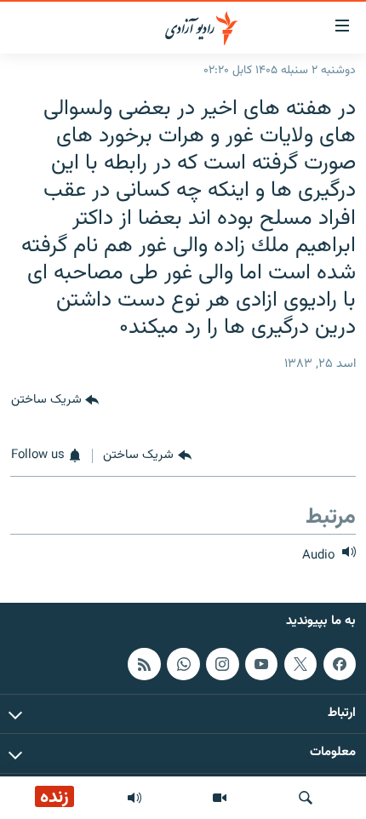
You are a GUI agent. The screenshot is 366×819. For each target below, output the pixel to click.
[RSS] (144, 664)
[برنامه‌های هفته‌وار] (134, 797)
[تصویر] (219, 797)
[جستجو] (305, 797)
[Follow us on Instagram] (222, 664)
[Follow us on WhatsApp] (183, 664)
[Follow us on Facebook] (339, 664)
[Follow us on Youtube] (261, 664)
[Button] (55, 400)
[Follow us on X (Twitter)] (300, 664)
